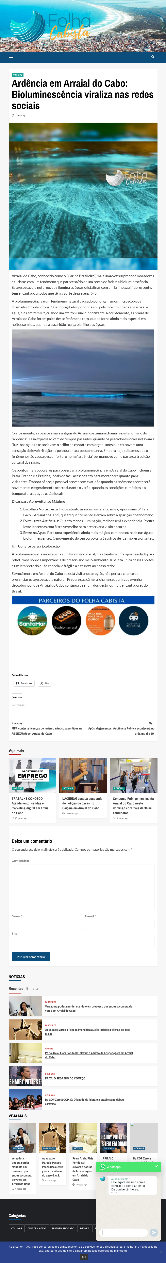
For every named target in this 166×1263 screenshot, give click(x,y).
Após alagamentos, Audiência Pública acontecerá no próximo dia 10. (121, 728)
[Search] (152, 57)
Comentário (21, 860)
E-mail (90, 916)
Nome (17, 916)
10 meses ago (21, 818)
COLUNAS (50, 1074)
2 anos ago (20, 115)
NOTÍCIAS (17, 74)
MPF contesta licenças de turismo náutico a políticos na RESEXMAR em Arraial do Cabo (47, 728)
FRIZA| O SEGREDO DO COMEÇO (65, 1078)
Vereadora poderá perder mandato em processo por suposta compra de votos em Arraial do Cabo (22, 1171)
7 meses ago (81, 1184)
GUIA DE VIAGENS (37, 1228)
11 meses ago (122, 818)
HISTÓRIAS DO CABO (63, 1228)
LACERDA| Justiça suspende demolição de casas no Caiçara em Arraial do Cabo (82, 803)
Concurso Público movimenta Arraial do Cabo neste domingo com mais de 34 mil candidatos (133, 805)
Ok (84, 1257)
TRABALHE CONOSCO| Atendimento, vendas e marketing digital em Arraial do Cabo (30, 805)
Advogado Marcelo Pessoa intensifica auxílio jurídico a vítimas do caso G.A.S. (52, 1166)
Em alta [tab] (32, 988)
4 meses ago (20, 1188)
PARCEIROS (50, 1002)
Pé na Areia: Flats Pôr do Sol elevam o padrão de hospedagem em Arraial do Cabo (82, 1169)
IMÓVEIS (49, 1049)
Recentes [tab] (16, 988)
